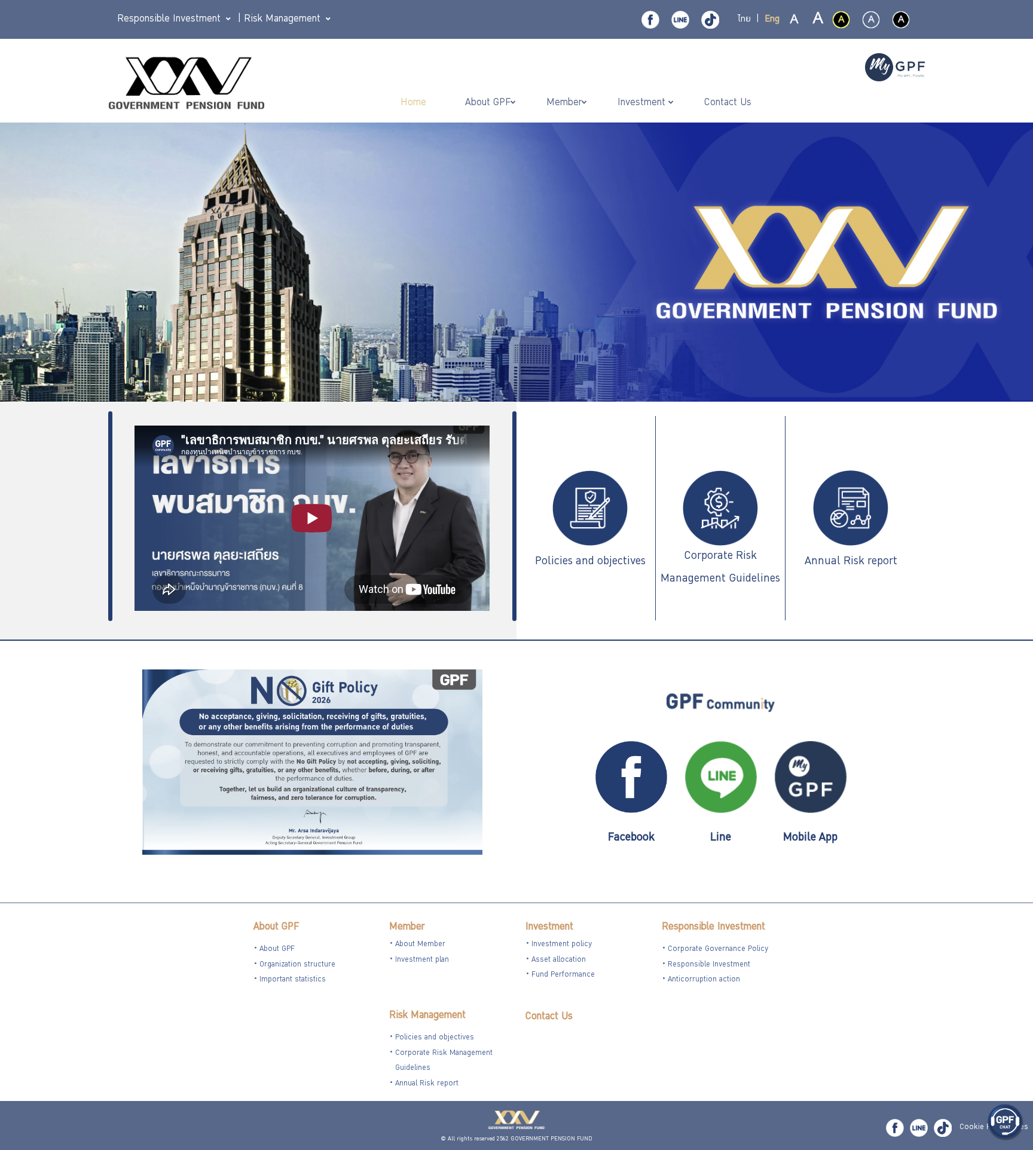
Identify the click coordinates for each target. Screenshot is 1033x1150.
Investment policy (561, 944)
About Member (420, 944)
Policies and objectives (590, 562)
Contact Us (549, 1017)
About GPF (276, 927)
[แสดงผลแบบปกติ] (871, 20)
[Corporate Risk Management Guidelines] (720, 509)
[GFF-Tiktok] (943, 1128)
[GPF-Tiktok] (710, 20)
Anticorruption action (704, 980)
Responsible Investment (713, 927)
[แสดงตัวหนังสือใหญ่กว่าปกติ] (817, 20)
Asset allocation (558, 960)
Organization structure (297, 965)
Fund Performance (563, 975)
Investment (549, 927)
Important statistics (292, 980)
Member (406, 927)
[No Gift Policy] (312, 763)
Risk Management (427, 1016)
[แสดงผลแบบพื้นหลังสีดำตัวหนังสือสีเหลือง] (841, 20)
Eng (772, 19)
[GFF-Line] (919, 1128)
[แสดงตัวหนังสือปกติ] (794, 20)
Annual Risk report (851, 562)
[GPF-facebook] (650, 20)
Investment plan (422, 960)
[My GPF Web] (895, 68)
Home (415, 103)
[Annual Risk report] (850, 509)
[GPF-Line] (680, 20)
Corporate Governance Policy (718, 949)
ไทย (744, 19)
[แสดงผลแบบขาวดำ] (901, 20)
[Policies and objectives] (590, 509)
